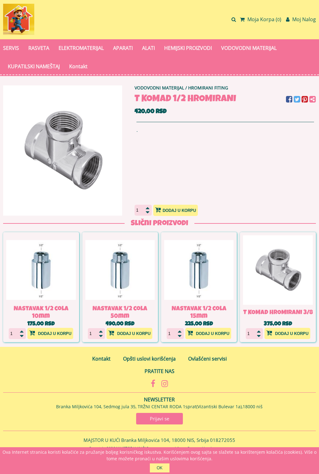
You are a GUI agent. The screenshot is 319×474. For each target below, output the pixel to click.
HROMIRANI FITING (208, 88)
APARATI (123, 48)
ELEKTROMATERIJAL (81, 48)
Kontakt (78, 66)
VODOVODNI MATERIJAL (249, 48)
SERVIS (11, 48)
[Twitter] (298, 100)
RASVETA (38, 48)
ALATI (148, 48)
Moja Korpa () (263, 19)
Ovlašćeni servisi (207, 358)
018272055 (222, 440)
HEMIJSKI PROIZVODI (188, 48)
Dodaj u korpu (179, 210)
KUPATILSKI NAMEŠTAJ (34, 66)
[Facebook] (290, 100)
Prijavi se (159, 418)
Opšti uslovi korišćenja (149, 358)
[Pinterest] (305, 100)
